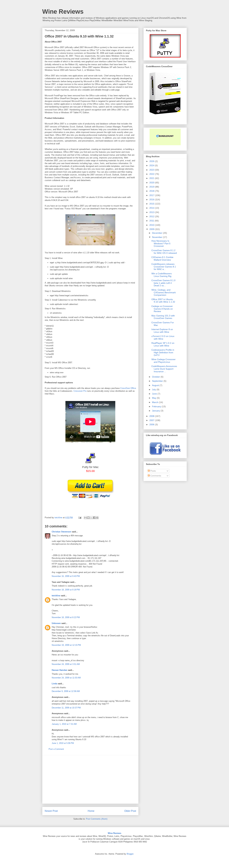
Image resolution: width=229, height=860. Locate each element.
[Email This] (85, 517)
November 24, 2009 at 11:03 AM (66, 678)
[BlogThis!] (88, 517)
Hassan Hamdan (59, 670)
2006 (152, 424)
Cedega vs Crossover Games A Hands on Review (162, 309)
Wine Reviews (62, 11)
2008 (152, 416)
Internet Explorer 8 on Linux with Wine (162, 330)
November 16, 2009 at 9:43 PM (66, 576)
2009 (152, 229)
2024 (152, 165)
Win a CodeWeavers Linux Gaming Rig (161, 274)
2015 (152, 203)
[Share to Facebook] (94, 517)
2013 (152, 212)
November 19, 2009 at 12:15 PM (66, 645)
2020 (152, 182)
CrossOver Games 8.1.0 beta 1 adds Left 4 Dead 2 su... (163, 283)
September (158, 381)
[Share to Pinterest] (97, 517)
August (156, 385)
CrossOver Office (128, 388)
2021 (152, 178)
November (157, 237)
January (156, 410)
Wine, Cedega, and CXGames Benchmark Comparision (163, 292)
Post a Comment (56, 749)
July (154, 389)
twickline (56, 595)
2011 (152, 220)
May (154, 398)
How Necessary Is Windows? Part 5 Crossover (160, 243)
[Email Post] (79, 517)
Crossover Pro (80, 391)
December (157, 233)
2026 (152, 161)
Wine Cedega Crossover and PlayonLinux (163, 360)
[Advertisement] (90, 779)
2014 (152, 208)
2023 (152, 170)
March (155, 402)
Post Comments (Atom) (96, 819)
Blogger (130, 854)
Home (91, 811)
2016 (152, 199)
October (156, 377)
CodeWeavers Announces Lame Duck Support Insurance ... (164, 369)
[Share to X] (91, 517)
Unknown (56, 623)
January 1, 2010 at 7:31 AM (64, 724)
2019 (152, 186)
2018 (152, 191)
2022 (152, 174)
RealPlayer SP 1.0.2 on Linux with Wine (162, 344)
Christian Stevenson (61, 532)
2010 (152, 225)
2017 (152, 195)
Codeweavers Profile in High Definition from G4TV (162, 352)
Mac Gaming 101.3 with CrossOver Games (163, 317)
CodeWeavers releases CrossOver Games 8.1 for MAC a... (163, 267)
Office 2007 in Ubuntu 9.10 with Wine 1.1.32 (163, 300)
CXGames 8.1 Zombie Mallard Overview (162, 258)
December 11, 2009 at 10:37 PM (66, 708)
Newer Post (51, 811)
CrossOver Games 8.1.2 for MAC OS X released (164, 251)
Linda (54, 683)
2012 (152, 216)
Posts (153, 471)
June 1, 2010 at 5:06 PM (63, 743)
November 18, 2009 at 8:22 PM (66, 617)
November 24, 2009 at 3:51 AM (66, 664)
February (157, 406)
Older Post (130, 811)
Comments (155, 475)
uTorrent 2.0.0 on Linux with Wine (162, 337)
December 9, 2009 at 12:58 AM (66, 691)
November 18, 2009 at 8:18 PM (66, 590)
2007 (152, 420)
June (154, 393)
